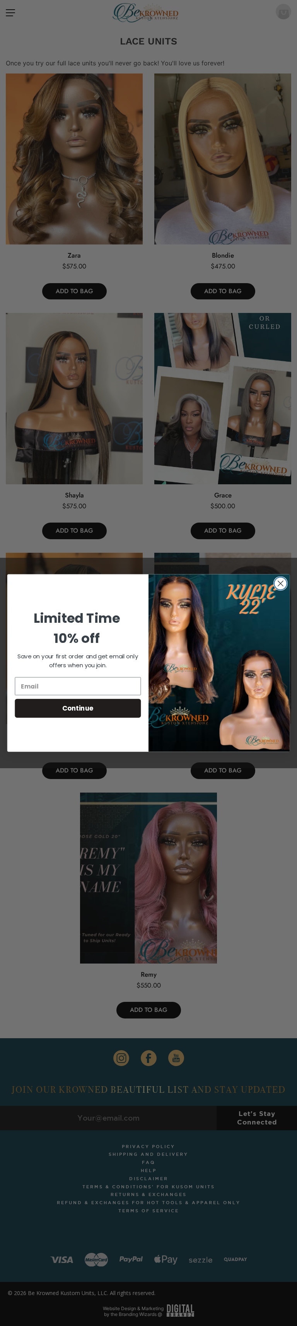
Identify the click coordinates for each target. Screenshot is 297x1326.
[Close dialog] (280, 583)
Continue (78, 708)
